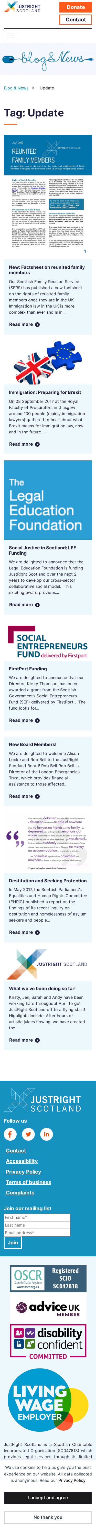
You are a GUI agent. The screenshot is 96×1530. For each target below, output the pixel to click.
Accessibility (22, 1161)
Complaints (20, 1193)
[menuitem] (28, 1150)
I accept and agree (48, 1497)
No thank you (48, 1517)
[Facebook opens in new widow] (10, 1134)
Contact (76, 20)
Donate (76, 7)
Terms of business (28, 1182)
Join (13, 1243)
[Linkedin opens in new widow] (46, 1134)
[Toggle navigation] (11, 36)
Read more (21, 324)
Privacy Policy (72, 1480)
